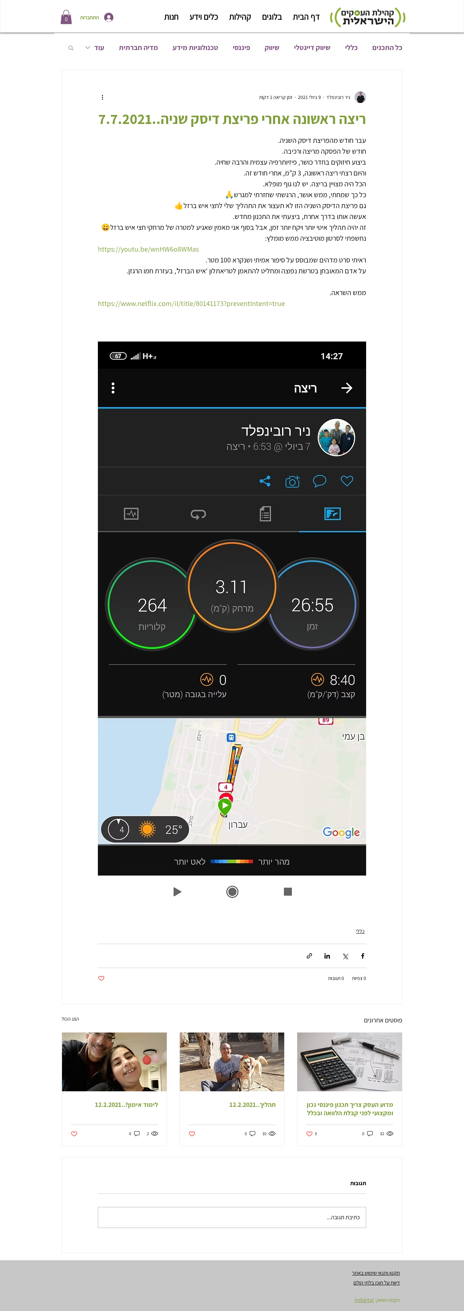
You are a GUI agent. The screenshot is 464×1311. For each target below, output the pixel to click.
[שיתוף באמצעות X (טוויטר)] (344, 955)
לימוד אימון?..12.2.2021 (126, 1104)
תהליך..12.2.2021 (252, 1104)
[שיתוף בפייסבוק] (362, 955)
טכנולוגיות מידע (195, 47)
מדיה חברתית (138, 47)
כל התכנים (387, 47)
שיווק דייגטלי (312, 47)
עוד (99, 47)
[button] (66, 17)
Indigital (364, 1299)
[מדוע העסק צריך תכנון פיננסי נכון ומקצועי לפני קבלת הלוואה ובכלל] (349, 1062)
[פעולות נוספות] (102, 97)
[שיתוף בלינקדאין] (327, 955)
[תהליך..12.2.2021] (232, 1062)
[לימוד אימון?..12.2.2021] (114, 1062)
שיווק (272, 47)
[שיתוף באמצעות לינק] (309, 955)
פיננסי (241, 47)
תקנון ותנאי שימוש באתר (376, 1272)
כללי (351, 47)
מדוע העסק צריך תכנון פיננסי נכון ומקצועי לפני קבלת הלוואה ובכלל (350, 1108)
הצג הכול (70, 1019)
